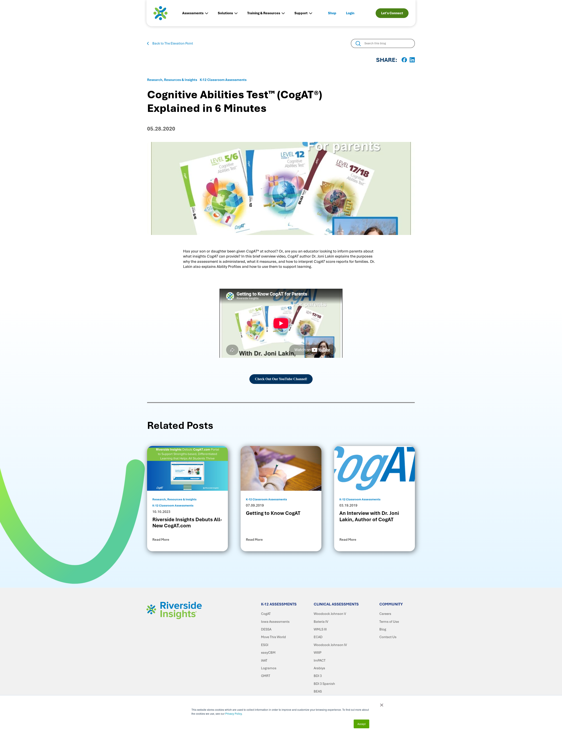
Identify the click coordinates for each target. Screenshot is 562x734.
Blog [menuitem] (382, 629)
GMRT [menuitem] (265, 676)
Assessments (193, 13)
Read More (160, 539)
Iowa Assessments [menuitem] (275, 621)
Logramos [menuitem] (268, 668)
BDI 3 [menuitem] (318, 676)
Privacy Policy (233, 713)
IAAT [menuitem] (264, 660)
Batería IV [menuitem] (321, 621)
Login (350, 13)
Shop (332, 13)
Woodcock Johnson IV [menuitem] (330, 645)
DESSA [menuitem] (266, 629)
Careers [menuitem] (385, 614)
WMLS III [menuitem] (320, 629)
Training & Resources (263, 13)
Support (301, 13)
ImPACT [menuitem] (320, 660)
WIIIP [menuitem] (317, 652)
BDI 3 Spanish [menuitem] (324, 684)
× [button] (381, 703)
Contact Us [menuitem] (387, 637)
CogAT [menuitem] (266, 614)
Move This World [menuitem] (273, 637)
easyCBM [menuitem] (268, 652)
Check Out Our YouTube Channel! (281, 379)
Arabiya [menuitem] (319, 668)
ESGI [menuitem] (264, 645)
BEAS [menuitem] (318, 691)
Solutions (225, 13)
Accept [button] (361, 724)
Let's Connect (392, 13)
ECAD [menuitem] (318, 637)
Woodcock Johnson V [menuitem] (330, 614)
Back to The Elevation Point (172, 43)
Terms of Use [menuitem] (389, 621)
